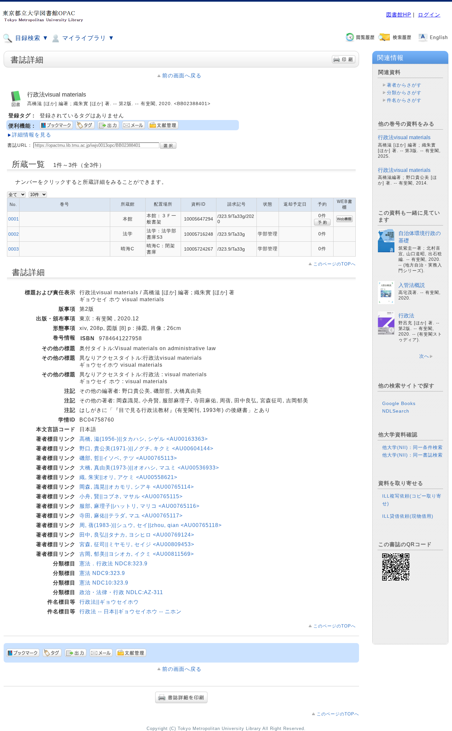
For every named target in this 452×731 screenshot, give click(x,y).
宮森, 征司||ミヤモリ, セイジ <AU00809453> (136, 544)
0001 (13, 219)
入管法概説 (411, 285)
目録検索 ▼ (31, 38)
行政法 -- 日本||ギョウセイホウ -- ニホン (130, 611)
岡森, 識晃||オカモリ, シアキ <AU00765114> (136, 487)
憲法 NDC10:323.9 (103, 583)
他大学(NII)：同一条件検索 (412, 447)
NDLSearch (395, 411)
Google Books (399, 403)
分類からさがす (404, 92)
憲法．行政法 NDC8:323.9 (113, 563)
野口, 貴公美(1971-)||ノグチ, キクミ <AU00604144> (146, 448)
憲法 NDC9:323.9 (102, 573)
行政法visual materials (404, 137)
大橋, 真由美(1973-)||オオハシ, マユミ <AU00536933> (149, 467)
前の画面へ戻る (182, 75)
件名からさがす (404, 100)
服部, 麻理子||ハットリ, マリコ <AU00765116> (139, 506)
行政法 (406, 315)
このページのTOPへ (334, 264)
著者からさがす (404, 85)
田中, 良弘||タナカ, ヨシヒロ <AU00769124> (136, 535)
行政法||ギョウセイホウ (109, 602)
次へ (424, 356)
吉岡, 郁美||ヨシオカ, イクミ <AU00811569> (136, 554)
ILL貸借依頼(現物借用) (407, 516)
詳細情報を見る (31, 135)
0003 (13, 249)
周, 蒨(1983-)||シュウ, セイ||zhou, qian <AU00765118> (150, 525)
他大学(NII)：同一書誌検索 (412, 455)
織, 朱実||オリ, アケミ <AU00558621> (128, 477)
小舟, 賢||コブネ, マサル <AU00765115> (131, 496)
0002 (13, 234)
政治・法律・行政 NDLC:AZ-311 (121, 592)
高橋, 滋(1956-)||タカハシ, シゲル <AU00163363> (143, 439)
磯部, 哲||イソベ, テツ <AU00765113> (128, 458)
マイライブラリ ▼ (87, 38)
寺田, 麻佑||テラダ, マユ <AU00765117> (131, 515)
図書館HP (398, 15)
